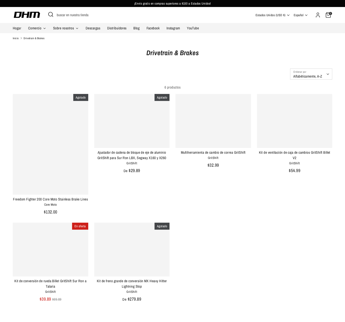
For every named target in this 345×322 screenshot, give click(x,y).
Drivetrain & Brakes (34, 38)
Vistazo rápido (50, 187)
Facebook (153, 28)
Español (298, 15)
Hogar (17, 28)
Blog (136, 28)
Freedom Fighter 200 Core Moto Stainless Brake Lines (50, 199)
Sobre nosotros (64, 28)
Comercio (35, 28)
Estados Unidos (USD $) (271, 15)
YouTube (193, 28)
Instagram (173, 28)
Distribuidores (117, 28)
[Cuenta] (318, 15)
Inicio (16, 38)
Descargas (93, 28)
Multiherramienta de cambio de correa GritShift (213, 152)
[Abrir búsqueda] (51, 14)
